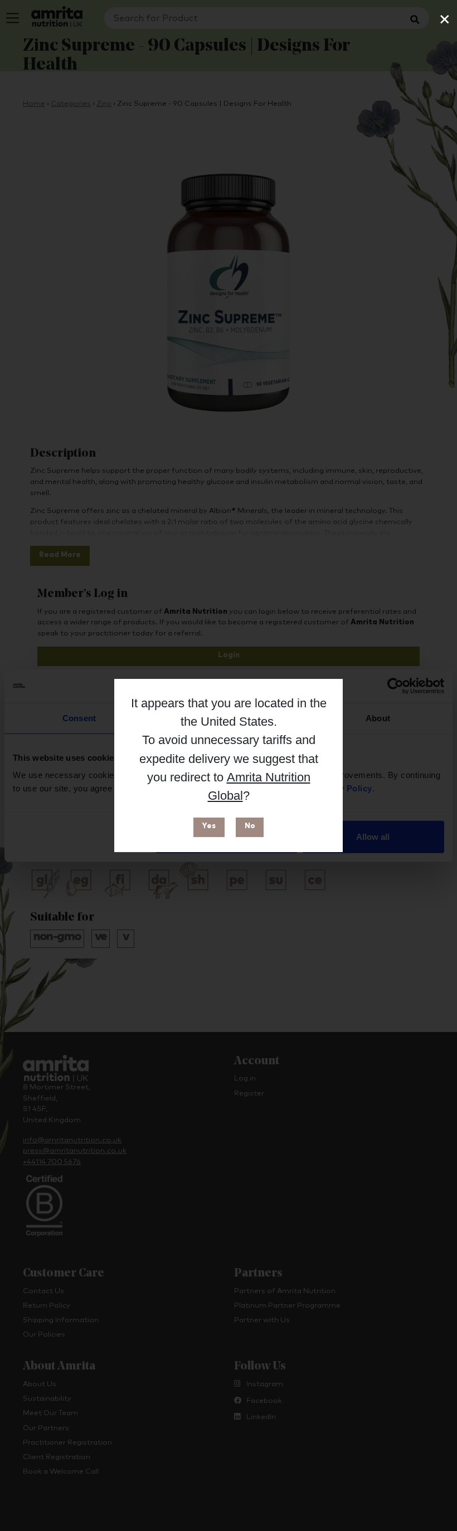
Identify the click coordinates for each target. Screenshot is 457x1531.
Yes (209, 826)
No (250, 826)
